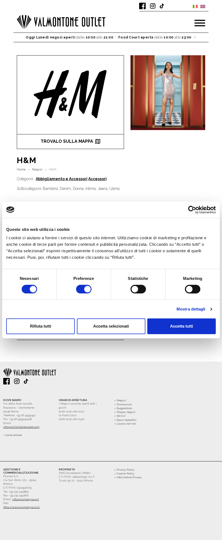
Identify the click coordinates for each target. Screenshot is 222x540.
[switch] (84, 289)
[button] (111, 37)
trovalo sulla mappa (67, 141)
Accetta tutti (181, 326)
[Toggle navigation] (199, 23)
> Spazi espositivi (125, 419)
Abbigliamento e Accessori (61, 179)
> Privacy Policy (124, 469)
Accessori (97, 179)
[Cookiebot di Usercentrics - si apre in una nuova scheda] (192, 210)
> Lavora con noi (125, 423)
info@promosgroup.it (25, 499)
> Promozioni (123, 404)
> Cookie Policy (124, 473)
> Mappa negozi (124, 411)
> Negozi (120, 400)
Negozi (37, 169)
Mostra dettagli (191, 309)
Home (21, 169)
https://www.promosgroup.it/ (21, 507)
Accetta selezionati (111, 326)
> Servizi (120, 415)
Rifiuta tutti (40, 326)
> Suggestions (123, 408)
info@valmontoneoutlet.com (21, 426)
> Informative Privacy (128, 477)
